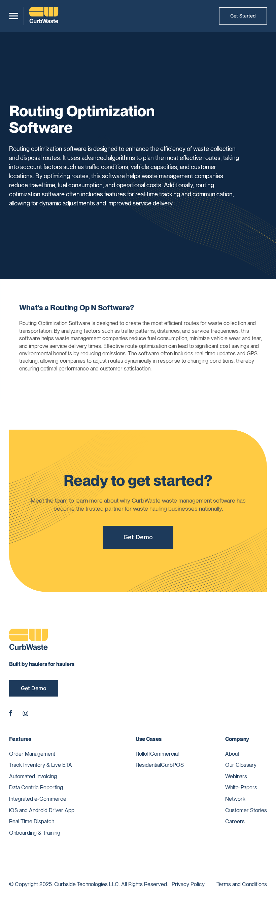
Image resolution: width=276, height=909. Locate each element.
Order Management (32, 754)
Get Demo (138, 537)
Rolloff (143, 754)
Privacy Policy (188, 884)
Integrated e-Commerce (37, 799)
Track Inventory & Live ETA (40, 765)
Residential (148, 765)
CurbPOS (172, 765)
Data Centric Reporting (36, 787)
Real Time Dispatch (31, 821)
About (232, 754)
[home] (43, 16)
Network (235, 799)
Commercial (164, 754)
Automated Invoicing (33, 776)
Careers (235, 821)
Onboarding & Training (34, 833)
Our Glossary (240, 765)
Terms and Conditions (241, 884)
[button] (13, 16)
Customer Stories (246, 810)
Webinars (236, 776)
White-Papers (241, 787)
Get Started (243, 15)
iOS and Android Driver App (41, 810)
